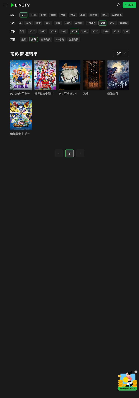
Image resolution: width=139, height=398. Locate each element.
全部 (23, 15)
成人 (112, 23)
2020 (95, 31)
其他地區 (117, 15)
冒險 (102, 23)
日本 (43, 15)
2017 (127, 31)
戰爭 (48, 23)
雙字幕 (123, 23)
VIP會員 (60, 39)
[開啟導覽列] (5, 5)
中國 (63, 15)
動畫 (38, 23)
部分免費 (46, 39)
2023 (63, 31)
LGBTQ (91, 23)
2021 (84, 31)
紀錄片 (78, 23)
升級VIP (129, 5)
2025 (42, 31)
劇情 (58, 23)
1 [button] (69, 153)
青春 (28, 23)
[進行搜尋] (118, 5)
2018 (116, 31)
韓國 (53, 15)
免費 (33, 39)
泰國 (82, 15)
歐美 (104, 15)
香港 (73, 15)
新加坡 (93, 15)
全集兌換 (73, 39)
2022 (74, 31)
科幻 (67, 23)
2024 (53, 31)
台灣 (33, 15)
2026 (32, 31)
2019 (105, 31)
